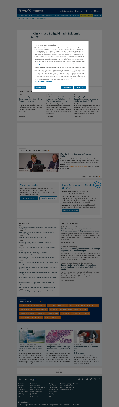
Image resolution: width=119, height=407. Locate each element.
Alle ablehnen (67, 87)
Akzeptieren (80, 87)
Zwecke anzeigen (40, 87)
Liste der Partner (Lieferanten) (43, 81)
